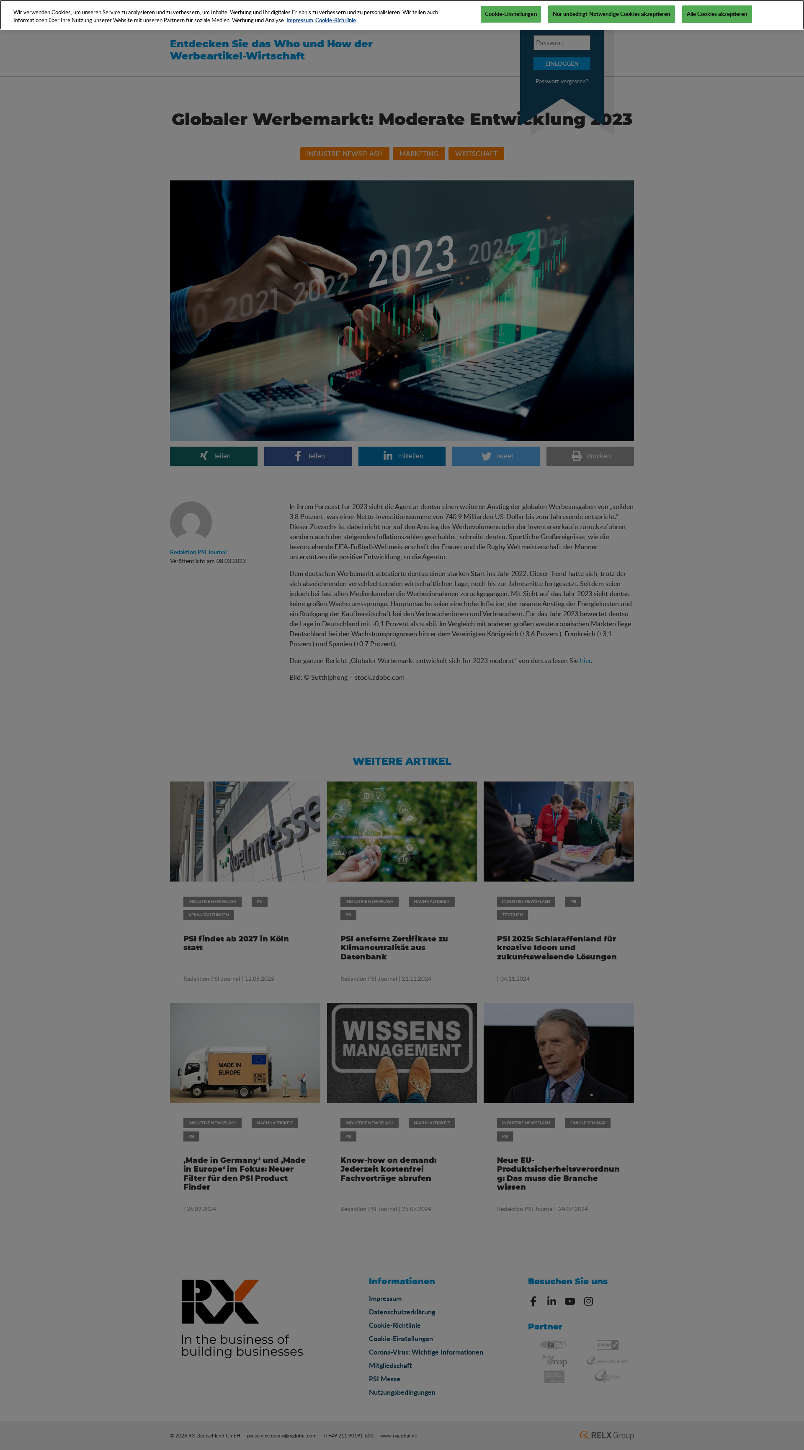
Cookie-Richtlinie (335, 20)
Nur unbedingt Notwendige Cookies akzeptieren (611, 14)
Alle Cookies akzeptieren (717, 14)
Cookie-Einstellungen (511, 14)
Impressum (299, 20)
